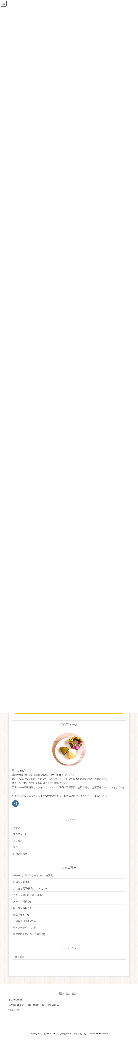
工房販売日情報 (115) (24, 921)
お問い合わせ (20, 853)
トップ (16, 827)
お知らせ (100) (21, 882)
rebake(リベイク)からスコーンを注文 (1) (35, 875)
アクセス (18, 840)
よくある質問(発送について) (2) (30, 888)
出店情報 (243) (21, 914)
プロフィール (20, 834)
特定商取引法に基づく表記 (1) (29, 934)
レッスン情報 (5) (22, 908)
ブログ (16, 847)
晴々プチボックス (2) (24, 927)
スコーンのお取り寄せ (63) (27, 895)
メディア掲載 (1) (22, 901)
